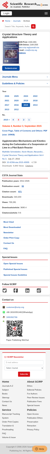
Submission (11, 68)
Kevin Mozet (27, 152)
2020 (16, 100)
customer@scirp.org (15, 307)
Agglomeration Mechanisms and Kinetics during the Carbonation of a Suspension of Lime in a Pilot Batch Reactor (24, 144)
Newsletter (8, 232)
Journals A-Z (7, 386)
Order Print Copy (11, 238)
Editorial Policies (34, 390)
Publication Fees (34, 401)
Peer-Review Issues (36, 397)
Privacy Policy (33, 429)
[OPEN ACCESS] (42, 5)
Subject (5, 390)
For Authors (32, 394)
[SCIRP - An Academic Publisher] (19, 5)
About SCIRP (35, 381)
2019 (26, 100)
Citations (22, 53)
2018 (35, 100)
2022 (35, 96)
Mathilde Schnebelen (11, 152)
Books (5, 394)
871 (20, 191)
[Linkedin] (27, 290)
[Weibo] (39, 290)
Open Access (33, 414)
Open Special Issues (13, 263)
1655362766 (11, 317)
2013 (7, 109)
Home (7, 21)
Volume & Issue (9, 437)
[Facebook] (16, 290)
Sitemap (5, 397)
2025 (16, 96)
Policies (32, 410)
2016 (16, 105)
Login (6, 13)
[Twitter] (5, 290)
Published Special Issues (15, 269)
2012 (16, 109)
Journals (17, 21)
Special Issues (33, 405)
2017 (7, 105)
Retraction (31, 426)
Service (6, 410)
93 (23, 186)
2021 (7, 100)
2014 (35, 105)
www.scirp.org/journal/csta (28, 47)
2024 (26, 96)
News (4, 405)
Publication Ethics (34, 418)
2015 (26, 105)
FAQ (5, 248)
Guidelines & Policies (13, 83)
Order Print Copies (10, 422)
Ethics (29, 386)
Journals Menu (10, 77)
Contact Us (8, 243)
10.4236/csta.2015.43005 (18, 162)
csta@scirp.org (31, 50)
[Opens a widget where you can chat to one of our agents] (39, 449)
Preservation (32, 422)
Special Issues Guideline (15, 275)
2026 (7, 96)
